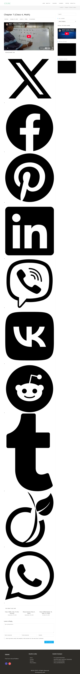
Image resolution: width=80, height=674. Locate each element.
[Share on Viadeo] (29, 546)
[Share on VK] (29, 363)
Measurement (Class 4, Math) (29, 612)
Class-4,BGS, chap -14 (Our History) (12, 612)
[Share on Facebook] (29, 151)
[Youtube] (9, 663)
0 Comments (32, 19)
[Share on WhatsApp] (29, 603)
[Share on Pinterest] (29, 202)
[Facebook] (6, 663)
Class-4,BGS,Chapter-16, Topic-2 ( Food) (45, 612)
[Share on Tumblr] (29, 490)
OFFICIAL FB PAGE (63, 41)
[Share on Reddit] (29, 412)
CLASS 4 (21, 19)
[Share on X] (29, 102)
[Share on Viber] (29, 307)
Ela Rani (6, 19)
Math (26, 19)
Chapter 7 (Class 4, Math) (70, 7)
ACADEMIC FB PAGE (63, 59)
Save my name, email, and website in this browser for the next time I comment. (25, 638)
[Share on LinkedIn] (29, 258)
